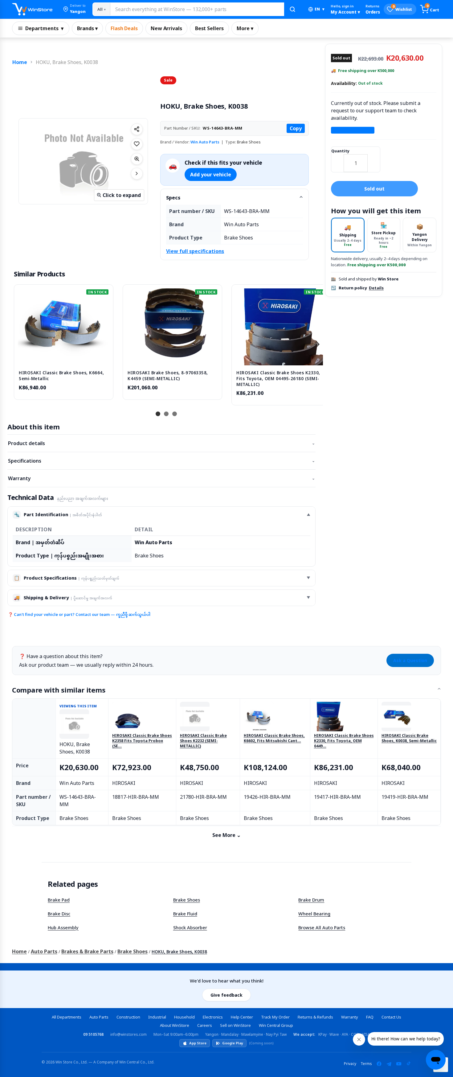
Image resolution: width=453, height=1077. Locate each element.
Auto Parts (44, 951)
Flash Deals (124, 28)
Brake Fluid (185, 913)
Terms (366, 1063)
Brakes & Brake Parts (87, 951)
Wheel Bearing (314, 913)
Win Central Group (276, 1025)
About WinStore (174, 1025)
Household (184, 1017)
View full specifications (195, 251)
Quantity (340, 151)
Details (376, 288)
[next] (317, 344)
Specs (173, 197)
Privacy (350, 1063)
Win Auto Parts (204, 142)
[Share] (137, 129)
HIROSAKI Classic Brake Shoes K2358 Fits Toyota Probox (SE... (142, 741)
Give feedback (226, 995)
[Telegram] (389, 1064)
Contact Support (352, 130)
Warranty (161, 478)
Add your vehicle (210, 174)
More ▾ (245, 28)
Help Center (242, 1017)
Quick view (64, 358)
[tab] (348, 235)
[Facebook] (379, 1064)
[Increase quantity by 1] (374, 159)
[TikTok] (408, 1064)
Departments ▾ (44, 28)
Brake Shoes (186, 900)
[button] (74, 9)
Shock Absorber (190, 927)
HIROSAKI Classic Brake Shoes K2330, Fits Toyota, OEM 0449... (344, 741)
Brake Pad (59, 900)
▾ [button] (319, 9)
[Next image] (137, 173)
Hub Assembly (63, 927)
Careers (204, 1025)
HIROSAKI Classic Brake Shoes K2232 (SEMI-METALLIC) (203, 741)
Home (19, 62)
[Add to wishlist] (137, 144)
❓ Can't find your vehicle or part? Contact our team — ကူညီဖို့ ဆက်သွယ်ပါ (79, 614)
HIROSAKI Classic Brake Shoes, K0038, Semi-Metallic (409, 738)
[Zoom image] (137, 159)
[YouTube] (399, 1064)
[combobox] (197, 9)
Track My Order (275, 1017)
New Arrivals (166, 28)
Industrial (157, 1017)
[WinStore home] (32, 9)
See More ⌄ (226, 835)
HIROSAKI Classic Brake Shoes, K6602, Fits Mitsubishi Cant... (274, 738)
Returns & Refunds (315, 1017)
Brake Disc (59, 913)
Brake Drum (311, 900)
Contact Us (391, 1017)
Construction (128, 1017)
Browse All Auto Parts (321, 927)
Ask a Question (410, 660)
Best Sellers (209, 28)
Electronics (213, 1017)
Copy (296, 128)
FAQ (369, 1017)
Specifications (161, 460)
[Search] (292, 9)
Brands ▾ (87, 28)
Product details (161, 443)
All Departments (66, 1017)
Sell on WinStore (235, 1025)
